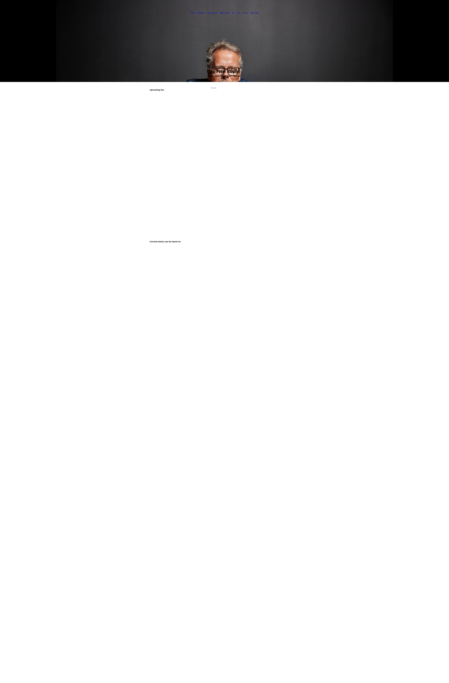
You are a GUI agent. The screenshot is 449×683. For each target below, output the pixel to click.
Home (192, 13)
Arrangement (212, 13)
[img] (224, 41)
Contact (245, 13)
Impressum (255, 13)
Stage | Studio (224, 13)
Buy (238, 13)
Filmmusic (201, 13)
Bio (233, 13)
